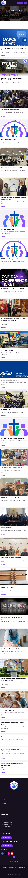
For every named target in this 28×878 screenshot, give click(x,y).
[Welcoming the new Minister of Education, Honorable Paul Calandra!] (14, 308)
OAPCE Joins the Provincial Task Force (12, 438)
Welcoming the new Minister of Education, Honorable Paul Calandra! (13, 319)
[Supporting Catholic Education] (14, 369)
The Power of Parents (7, 710)
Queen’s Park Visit (6, 527)
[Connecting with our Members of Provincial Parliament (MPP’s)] (14, 187)
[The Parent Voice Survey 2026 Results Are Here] (14, 37)
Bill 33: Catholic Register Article (10, 259)
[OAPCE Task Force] (14, 399)
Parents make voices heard (9, 737)
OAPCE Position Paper (7, 229)
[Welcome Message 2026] (14, 129)
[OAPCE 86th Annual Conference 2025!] (14, 278)
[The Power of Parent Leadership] (14, 638)
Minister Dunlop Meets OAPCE (10, 498)
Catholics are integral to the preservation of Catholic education (13, 679)
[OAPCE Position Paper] (14, 218)
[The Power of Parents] (14, 699)
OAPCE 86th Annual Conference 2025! (12, 289)
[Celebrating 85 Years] (14, 576)
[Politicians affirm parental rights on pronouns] (14, 606)
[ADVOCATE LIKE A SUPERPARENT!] (14, 457)
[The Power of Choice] (14, 339)
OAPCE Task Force (6, 410)
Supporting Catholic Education (10, 380)
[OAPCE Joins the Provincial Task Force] (14, 427)
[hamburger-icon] (25, 3)
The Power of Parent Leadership (10, 649)
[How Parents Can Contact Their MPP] (14, 157)
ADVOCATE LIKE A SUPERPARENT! (11, 468)
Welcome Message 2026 (8, 139)
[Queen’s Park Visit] (14, 517)
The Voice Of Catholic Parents (10, 109)
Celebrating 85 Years (7, 587)
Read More (3, 55)
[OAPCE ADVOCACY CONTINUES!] (14, 547)
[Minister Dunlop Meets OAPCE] (14, 487)
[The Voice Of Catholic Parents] (14, 99)
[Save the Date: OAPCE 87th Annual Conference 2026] (14, 67)
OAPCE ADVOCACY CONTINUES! (11, 557)
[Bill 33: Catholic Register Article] (14, 248)
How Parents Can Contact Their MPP (12, 167)
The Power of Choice (7, 350)
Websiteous (17, 874)
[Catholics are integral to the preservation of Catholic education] (14, 668)
